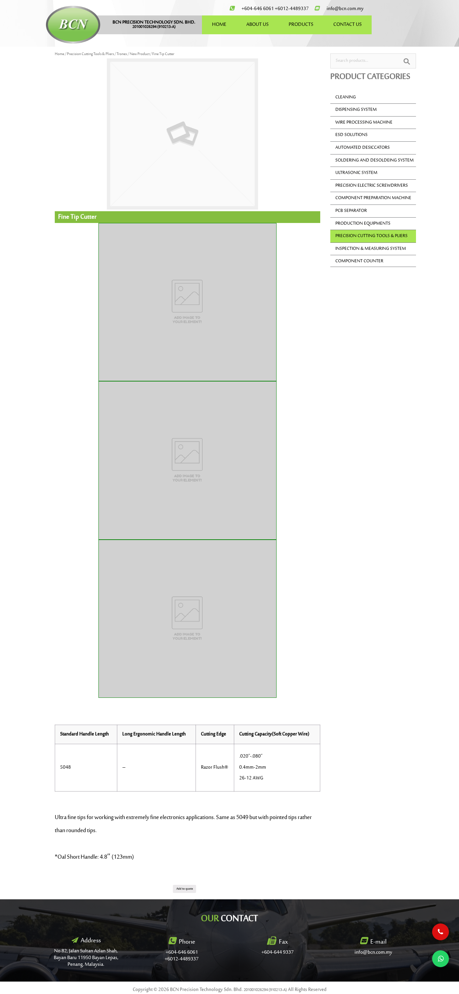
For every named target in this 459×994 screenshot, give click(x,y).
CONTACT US (347, 24)
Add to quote (184, 889)
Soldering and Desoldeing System (374, 160)
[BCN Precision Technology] (73, 24)
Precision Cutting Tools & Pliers (90, 54)
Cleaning (345, 97)
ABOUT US (257, 24)
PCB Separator (351, 211)
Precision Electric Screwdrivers (371, 186)
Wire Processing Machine (363, 123)
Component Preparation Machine (373, 198)
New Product (140, 54)
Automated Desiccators (362, 148)
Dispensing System (356, 110)
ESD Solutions (351, 135)
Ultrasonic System (356, 173)
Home (59, 54)
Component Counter (359, 261)
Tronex (122, 54)
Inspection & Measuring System (370, 249)
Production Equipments (362, 224)
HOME (219, 24)
